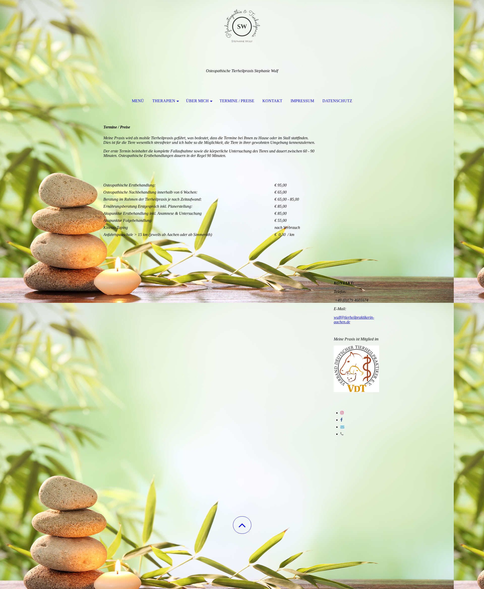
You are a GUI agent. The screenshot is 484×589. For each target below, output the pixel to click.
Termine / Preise (237, 101)
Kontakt (272, 101)
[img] (242, 25)
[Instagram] (342, 413)
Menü (138, 101)
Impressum (302, 101)
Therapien (163, 101)
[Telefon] (342, 434)
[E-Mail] (342, 427)
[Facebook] (341, 420)
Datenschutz (337, 101)
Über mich (197, 101)
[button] (242, 525)
